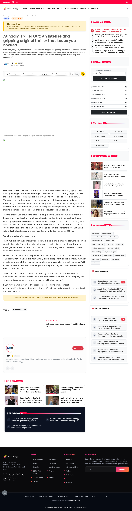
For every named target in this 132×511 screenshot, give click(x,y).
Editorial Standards (64, 496)
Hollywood (115, 259)
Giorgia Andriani (113, 248)
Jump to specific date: (102, 70)
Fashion (51, 478)
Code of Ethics (74, 501)
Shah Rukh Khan (97, 244)
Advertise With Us (72, 467)
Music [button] (93, 9)
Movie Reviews (38, 459)
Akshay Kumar (109, 240)
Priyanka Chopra (110, 252)
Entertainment (14, 16)
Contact (105, 496)
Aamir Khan (109, 244)
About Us (6, 2)
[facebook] (8, 368)
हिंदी (13, 2)
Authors (68, 471)
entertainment (119, 255)
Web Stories (70, 475)
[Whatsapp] (18, 474)
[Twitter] (9, 474)
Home (25, 9)
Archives (69, 483)
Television (36, 482)
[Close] (83, 24)
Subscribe (122, 469)
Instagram (95, 263)
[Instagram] (13, 474)
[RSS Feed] (12, 368)
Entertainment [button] (36, 9)
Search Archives (109, 78)
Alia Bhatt (105, 259)
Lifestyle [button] (83, 9)
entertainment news (99, 237)
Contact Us (70, 463)
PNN (12, 63)
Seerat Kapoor (97, 240)
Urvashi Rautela (107, 233)
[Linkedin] (9, 479)
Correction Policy (81, 496)
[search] (127, 8)
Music (35, 463)
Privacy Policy (29, 496)
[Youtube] (22, 474)
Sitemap (95, 496)
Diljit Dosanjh (96, 255)
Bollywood (95, 233)
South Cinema (38, 478)
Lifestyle (36, 467)
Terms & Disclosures (45, 496)
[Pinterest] (5, 479)
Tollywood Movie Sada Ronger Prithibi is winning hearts (65, 325)
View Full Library (109, 112)
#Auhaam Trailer (19, 310)
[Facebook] (5, 474)
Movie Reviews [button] (70, 9)
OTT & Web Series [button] (53, 9)
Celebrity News (54, 467)
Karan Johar (108, 255)
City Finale (119, 244)
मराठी (18, 2)
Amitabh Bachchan (98, 248)
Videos (68, 479)
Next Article (50, 320)
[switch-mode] (127, 2)
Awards (51, 471)
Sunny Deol (95, 259)
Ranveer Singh (97, 252)
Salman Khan (112, 237)
